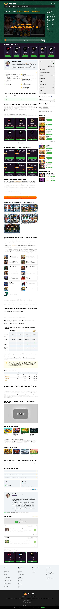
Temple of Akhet (48, 136)
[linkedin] (12, 495)
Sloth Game (47, 145)
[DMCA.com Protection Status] (29, 602)
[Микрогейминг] (53, 63)
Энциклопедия (6, 586)
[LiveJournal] (32, 489)
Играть (9, 127)
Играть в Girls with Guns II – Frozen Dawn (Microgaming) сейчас (20, 197)
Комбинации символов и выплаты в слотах (45, 111)
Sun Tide (6, 380)
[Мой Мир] (33, 489)
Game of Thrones (7, 376)
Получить (9, 172)
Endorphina (47, 146)
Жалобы (23, 6)
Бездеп (5, 153)
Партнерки (34, 572)
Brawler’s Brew (48, 131)
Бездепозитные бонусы (7, 583)
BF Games (5, 455)
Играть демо (49, 124)
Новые (5, 569)
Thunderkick (47, 127)
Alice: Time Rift (48, 164)
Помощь (47, 575)
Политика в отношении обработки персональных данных (50, 573)
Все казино (21, 143)
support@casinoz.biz (42, 0)
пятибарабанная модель (17, 181)
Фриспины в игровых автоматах (43, 108)
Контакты (47, 577)
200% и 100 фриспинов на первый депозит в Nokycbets (50, 178)
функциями (21, 462)
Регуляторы (20, 581)
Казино (6, 6)
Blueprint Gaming (32, 456)
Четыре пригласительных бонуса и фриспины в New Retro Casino (50, 174)
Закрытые (5, 572)
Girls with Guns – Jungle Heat (27, 63)
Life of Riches (7, 378)
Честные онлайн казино (7, 578)
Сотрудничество (34, 569)
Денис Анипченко (8, 67)
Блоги (19, 586)
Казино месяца (20, 578)
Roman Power (7, 374)
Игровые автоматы (7, 577)
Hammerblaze (48, 126)
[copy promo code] (9, 54)
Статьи (19, 6)
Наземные (19, 577)
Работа (33, 571)
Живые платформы (21, 574)
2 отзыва (48, 12)
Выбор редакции (29, 167)
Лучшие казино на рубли (7, 580)
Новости (27, 6)
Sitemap (47, 580)
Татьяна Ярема (13, 512)
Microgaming (5, 434)
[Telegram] (35, 489)
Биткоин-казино (6, 584)
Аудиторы (19, 583)
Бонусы (14, 6)
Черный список (6, 571)
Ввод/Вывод (20, 571)
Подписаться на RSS (32, 605)
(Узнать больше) (39, 607)
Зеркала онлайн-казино (7, 581)
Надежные (5, 575)
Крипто (19, 572)
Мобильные (20, 584)
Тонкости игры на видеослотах (43, 107)
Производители (20, 569)
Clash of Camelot (34, 331)
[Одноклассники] (34, 489)
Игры (10, 6)
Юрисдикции (20, 580)
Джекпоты (5, 574)
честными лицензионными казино (15, 116)
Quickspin (47, 132)
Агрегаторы (20, 575)
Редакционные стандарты (50, 578)
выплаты (13, 245)
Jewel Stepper (20, 330)
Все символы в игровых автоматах (44, 109)
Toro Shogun (27, 330)
